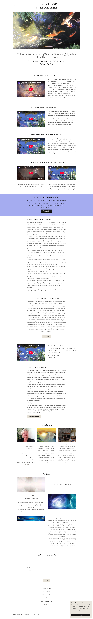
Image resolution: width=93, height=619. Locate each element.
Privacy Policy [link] (51, 584)
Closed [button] (47, 604)
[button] (14, 6)
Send (46, 580)
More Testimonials (34, 416)
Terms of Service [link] (58, 584)
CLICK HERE (45, 200)
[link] (46, 8)
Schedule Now (46, 211)
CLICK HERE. (46, 203)
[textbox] (46, 562)
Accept (81, 615)
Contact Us (46, 337)
